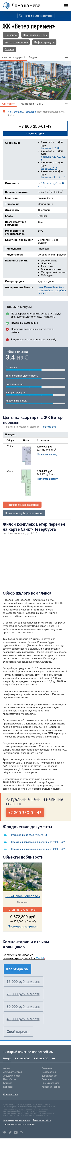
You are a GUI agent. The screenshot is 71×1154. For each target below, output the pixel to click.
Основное (11, 34)
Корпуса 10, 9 (49, 168)
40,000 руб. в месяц (23, 1019)
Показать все (48, 426)
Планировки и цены (35, 34)
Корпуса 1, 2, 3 (50, 148)
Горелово (30, 111)
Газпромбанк (45, 290)
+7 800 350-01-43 (35, 126)
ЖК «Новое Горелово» (22, 896)
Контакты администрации (16, 1120)
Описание (8, 103)
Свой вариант (18, 1031)
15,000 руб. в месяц (23, 982)
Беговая (7, 1083)
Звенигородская (50, 1083)
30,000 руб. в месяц (23, 1007)
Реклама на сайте (42, 1120)
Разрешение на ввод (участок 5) (29, 835)
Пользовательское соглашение (19, 1124)
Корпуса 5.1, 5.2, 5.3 (53, 177)
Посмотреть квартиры (23, 926)
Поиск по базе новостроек (38, 15)
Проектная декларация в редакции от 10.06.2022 (38, 842)
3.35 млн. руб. (49, 183)
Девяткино (47, 1068)
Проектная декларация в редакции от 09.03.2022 (38, 849)
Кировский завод (51, 1086)
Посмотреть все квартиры (22, 504)
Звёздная (47, 1079)
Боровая (8, 1086)
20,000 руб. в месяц (23, 994)
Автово (7, 1068)
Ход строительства (16, 42)
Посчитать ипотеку (47, 454)
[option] (35, 80)
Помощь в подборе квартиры (23, 513)
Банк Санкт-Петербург (51, 287)
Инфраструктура (44, 42)
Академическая (11, 1075)
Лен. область (15, 111)
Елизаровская (49, 1075)
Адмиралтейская (12, 1072)
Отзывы (9, 49)
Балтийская (9, 1079)
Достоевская (49, 1072)
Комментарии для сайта (24, 958)
